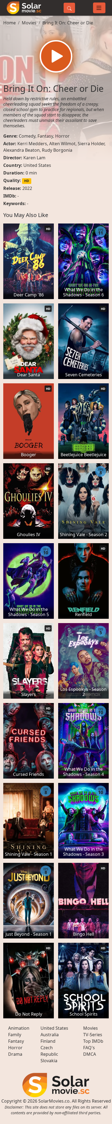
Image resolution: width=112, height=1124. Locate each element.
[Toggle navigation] (99, 7)
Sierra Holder (91, 144)
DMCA (89, 1054)
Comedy (27, 136)
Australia (50, 1035)
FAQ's (89, 1048)
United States (37, 165)
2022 (27, 188)
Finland (48, 1041)
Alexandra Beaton (21, 150)
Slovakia (49, 1061)
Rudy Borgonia (57, 150)
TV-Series (92, 1035)
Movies (29, 23)
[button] (56, 56)
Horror (62, 136)
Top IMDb (93, 1041)
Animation (18, 1028)
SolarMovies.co (54, 1101)
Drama (15, 1054)
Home (9, 23)
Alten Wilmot (62, 144)
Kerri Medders (32, 144)
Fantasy (45, 136)
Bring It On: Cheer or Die (67, 23)
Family (14, 1035)
